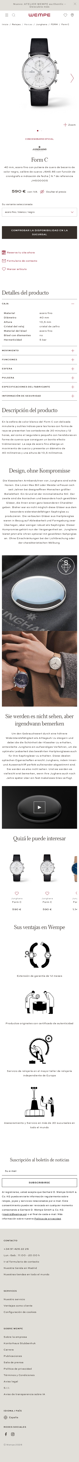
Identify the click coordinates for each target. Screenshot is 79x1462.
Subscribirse (39, 1182)
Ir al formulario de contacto (21, 1261)
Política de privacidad (47, 1218)
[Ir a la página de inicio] (39, 15)
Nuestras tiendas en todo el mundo (26, 1274)
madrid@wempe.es (14, 1214)
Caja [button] (5, 303)
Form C (16, 902)
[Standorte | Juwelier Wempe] (72, 15)
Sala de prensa (13, 1362)
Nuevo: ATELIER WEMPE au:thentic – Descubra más (39, 5)
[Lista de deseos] (65, 15)
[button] (18, 253)
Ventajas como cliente (18, 1305)
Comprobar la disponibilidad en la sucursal (39, 232)
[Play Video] (39, 807)
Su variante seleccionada (17, 204)
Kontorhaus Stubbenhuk (20, 1343)
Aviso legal (11, 1381)
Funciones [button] (9, 359)
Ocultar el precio (56, 191)
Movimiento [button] (10, 350)
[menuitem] (6, 15)
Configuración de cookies (20, 1312)
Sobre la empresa (15, 1337)
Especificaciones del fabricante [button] (26, 387)
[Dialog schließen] (76, 4)
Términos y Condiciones (19, 1375)
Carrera (9, 1349)
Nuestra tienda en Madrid (20, 1268)
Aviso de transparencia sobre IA (24, 1394)
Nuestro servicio (14, 1299)
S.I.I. (7, 1387)
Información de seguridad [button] (21, 396)
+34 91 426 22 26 (16, 1249)
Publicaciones (13, 1356)
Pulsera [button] (8, 377)
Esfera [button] (7, 368)
